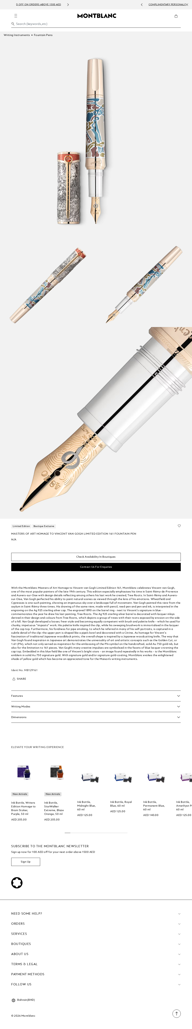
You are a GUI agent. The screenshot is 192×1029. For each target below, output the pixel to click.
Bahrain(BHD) (26, 1000)
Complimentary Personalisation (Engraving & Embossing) (101, 5)
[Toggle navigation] (15, 15)
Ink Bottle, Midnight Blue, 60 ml (86, 806)
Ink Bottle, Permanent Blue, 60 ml (154, 806)
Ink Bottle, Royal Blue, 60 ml (121, 804)
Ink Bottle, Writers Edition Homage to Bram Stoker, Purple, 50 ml (23, 808)
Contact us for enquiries (96, 567)
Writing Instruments (17, 35)
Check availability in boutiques (96, 557)
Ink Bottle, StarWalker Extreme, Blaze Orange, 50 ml (54, 808)
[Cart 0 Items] (177, 19)
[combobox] (96, 25)
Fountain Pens (43, 35)
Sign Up (26, 862)
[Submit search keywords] (13, 24)
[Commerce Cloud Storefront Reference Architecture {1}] (96, 15)
